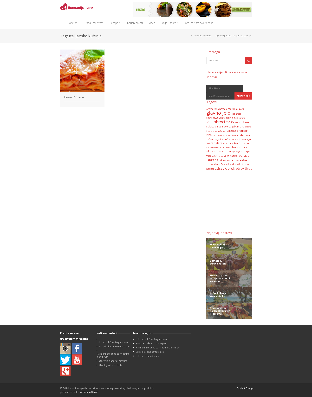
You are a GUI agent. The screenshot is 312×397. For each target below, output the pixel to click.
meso (230, 122)
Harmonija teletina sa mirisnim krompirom (113, 355)
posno (232, 130)
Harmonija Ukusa (88, 392)
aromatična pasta (216, 108)
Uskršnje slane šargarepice (113, 360)
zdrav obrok (225, 168)
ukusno (211, 151)
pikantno (238, 126)
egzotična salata (235, 108)
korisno (242, 118)
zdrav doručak (215, 164)
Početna (73, 23)
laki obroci (215, 121)
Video (152, 23)
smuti (248, 135)
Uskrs (220, 151)
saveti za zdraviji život (227, 135)
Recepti (114, 23)
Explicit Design (245, 388)
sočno (227, 139)
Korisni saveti (135, 23)
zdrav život (244, 168)
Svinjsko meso (241, 143)
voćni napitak (231, 155)
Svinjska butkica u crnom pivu (114, 346)
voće (208, 155)
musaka (237, 122)
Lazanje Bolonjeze (74, 97)
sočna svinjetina (214, 139)
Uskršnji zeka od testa (110, 365)
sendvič (241, 135)
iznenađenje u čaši (228, 117)
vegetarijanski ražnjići (241, 151)
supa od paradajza (241, 139)
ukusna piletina (239, 147)
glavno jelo (218, 113)
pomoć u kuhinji (222, 131)
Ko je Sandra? (169, 23)
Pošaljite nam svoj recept (198, 23)
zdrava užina (240, 160)
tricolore (226, 147)
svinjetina (228, 143)
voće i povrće (217, 156)
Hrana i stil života (94, 23)
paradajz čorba (223, 126)
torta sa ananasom (214, 147)
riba (209, 135)
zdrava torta (226, 160)
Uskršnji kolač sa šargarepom (112, 342)
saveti (214, 135)
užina (227, 151)
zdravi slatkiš (234, 164)
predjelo (242, 130)
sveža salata (214, 143)
